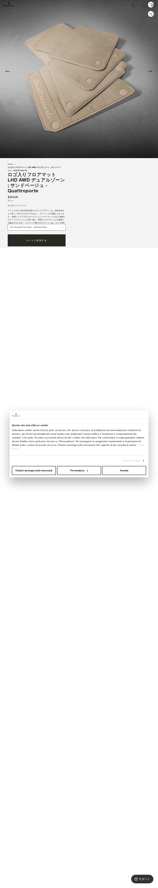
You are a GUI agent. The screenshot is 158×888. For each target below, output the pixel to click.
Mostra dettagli (132, 460)
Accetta (124, 470)
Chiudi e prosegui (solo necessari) (33, 470)
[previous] (7, 71)
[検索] (133, 5)
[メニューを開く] (153, 5)
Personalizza (77, 470)
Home (10, 164)
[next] (150, 71)
